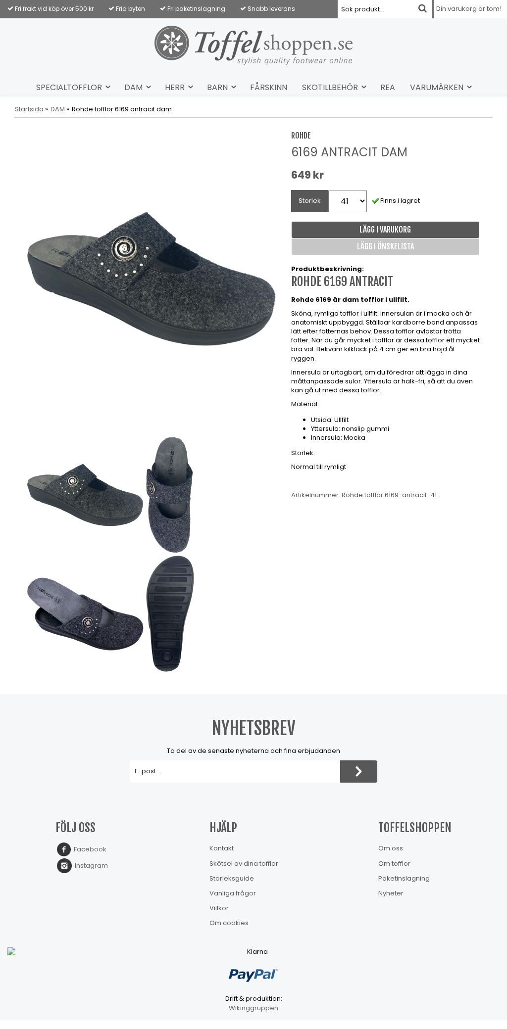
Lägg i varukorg (385, 229)
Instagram (90, 865)
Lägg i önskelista (385, 246)
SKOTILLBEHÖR (330, 87)
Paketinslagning (404, 878)
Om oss (390, 848)
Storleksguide (231, 878)
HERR (175, 87)
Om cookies (229, 923)
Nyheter (391, 893)
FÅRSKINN (268, 87)
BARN (217, 87)
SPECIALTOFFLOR (69, 87)
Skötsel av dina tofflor (243, 863)
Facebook (88, 849)
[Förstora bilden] (151, 278)
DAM (133, 87)
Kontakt (221, 848)
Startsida (29, 109)
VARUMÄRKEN (436, 87)
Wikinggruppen (253, 1008)
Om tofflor (394, 863)
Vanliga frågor (232, 893)
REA (387, 87)
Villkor (219, 908)
